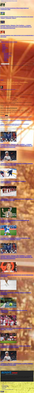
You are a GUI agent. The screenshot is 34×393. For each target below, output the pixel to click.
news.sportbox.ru (8, 114)
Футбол (3, 45)
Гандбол (5, 58)
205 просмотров (3, 89)
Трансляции (6, 60)
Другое (3, 51)
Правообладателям (5, 386)
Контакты (4, 388)
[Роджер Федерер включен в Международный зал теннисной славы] (2, 6)
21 (0, 279)
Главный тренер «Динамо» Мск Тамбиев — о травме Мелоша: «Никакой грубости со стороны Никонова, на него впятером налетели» (16, 27)
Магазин (3, 44)
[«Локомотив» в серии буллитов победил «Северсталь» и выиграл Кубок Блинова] (8, 195)
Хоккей (3, 46)
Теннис (3, 49)
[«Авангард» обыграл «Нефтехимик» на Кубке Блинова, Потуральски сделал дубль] (8, 160)
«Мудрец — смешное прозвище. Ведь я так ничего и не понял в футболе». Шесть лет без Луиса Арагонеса (14, 125)
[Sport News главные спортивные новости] (9, 374)
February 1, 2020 (19, 100)
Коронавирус (6, 53)
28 (0, 167)
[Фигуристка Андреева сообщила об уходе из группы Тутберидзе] (8, 289)
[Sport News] (8, 0)
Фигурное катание (7, 54)
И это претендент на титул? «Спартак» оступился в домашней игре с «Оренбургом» (15, 346)
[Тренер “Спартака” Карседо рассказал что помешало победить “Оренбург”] (8, 325)
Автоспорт (4, 50)
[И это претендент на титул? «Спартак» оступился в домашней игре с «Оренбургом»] (8, 342)
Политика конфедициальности (7, 389)
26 (0, 297)
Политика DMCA (5, 385)
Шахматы (5, 59)
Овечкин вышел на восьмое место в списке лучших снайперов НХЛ (15, 120)
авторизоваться (19, 128)
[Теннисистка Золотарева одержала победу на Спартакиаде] (8, 307)
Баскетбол (4, 47)
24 (0, 150)
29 (0, 332)
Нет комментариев (11, 89)
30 (0, 314)
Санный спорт (6, 57)
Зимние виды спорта (8, 52)
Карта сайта (4, 387)
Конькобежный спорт (8, 55)
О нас (3, 384)
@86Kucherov (17, 97)
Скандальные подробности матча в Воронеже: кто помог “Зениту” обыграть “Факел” (15, 238)
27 (0, 350)
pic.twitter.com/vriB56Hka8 (22, 99)
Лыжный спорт (6, 56)
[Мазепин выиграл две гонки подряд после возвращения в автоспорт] (2, 33)
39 (0, 203)
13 (0, 242)
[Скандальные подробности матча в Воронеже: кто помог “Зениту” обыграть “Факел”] (2, 14)
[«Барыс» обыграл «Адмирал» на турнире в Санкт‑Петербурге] (8, 178)
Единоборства (5, 48)
